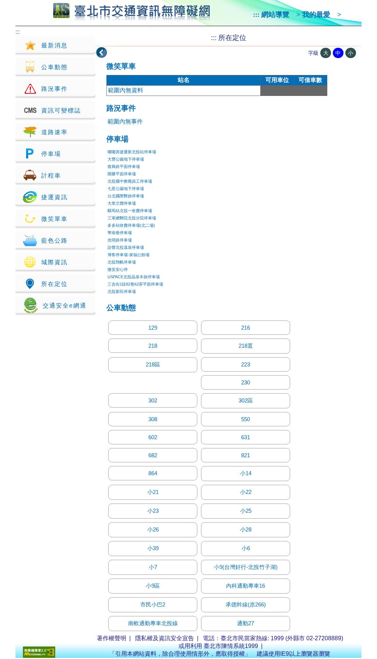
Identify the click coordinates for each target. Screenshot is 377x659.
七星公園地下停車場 (126, 188)
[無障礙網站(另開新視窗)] (39, 656)
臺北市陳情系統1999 (231, 646)
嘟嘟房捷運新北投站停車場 (132, 152)
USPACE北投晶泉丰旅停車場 (134, 277)
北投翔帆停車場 (122, 262)
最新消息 (54, 45)
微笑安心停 (118, 269)
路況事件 (54, 89)
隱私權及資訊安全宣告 (164, 638)
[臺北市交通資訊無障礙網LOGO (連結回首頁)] (131, 17)
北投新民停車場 (122, 291)
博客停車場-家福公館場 (128, 255)
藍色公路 (54, 240)
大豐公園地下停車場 (126, 159)
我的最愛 (316, 14)
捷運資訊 (54, 197)
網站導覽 (275, 14)
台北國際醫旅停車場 (126, 196)
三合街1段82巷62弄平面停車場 (135, 284)
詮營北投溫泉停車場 (126, 247)
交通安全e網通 (65, 305)
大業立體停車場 (122, 203)
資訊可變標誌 (61, 110)
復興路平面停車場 (124, 166)
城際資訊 (54, 262)
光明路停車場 (120, 240)
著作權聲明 (111, 638)
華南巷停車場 (120, 232)
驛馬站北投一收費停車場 (130, 210)
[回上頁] (101, 52)
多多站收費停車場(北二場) (131, 225)
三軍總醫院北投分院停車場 (132, 218)
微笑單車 (54, 219)
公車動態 (54, 67)
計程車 (51, 175)
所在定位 (54, 284)
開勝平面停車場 (122, 174)
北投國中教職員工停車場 (130, 181)
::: (256, 14)
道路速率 (54, 132)
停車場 (51, 154)
